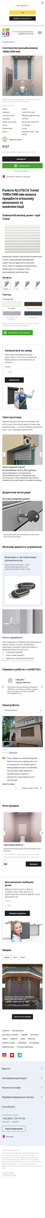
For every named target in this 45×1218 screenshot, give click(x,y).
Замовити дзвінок (17, 913)
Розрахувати (24, 165)
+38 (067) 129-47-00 (25, 33)
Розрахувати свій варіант (19, 332)
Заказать (33, 864)
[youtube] (12, 1055)
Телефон (7, 367)
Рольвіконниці (8, 42)
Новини (7, 957)
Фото (15, 957)
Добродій (13, 752)
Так (22, 12)
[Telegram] (20, 1055)
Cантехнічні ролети (13, 845)
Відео (23, 957)
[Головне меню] (40, 32)
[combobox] (22, 710)
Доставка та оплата (21, 171)
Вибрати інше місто (22, 18)
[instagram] (4, 1055)
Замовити (21, 159)
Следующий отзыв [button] (29, 788)
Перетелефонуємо (14, 1128)
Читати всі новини (22, 1016)
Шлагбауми (8, 1106)
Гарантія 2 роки (15, 139)
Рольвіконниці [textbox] (10, 710)
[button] (42, 454)
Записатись (14, 380)
